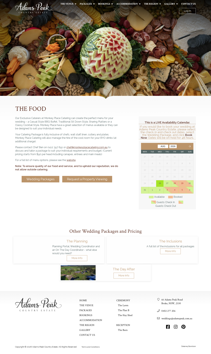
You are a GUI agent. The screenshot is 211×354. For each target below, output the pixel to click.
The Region (151, 4)
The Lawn (123, 305)
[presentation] (31, 250)
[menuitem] (67, 4)
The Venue (67, 4)
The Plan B (123, 310)
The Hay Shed (125, 315)
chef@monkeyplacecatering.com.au (87, 147)
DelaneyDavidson (188, 346)
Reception (123, 325)
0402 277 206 (168, 311)
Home (83, 300)
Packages (86, 4)
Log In (187, 10)
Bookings (104, 4)
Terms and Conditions (91, 347)
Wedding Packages (40, 179)
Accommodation (127, 4)
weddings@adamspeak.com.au (176, 318)
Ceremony (123, 300)
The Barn (123, 330)
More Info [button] (77, 258)
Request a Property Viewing (87, 179)
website (71, 160)
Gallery (169, 4)
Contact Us (188, 4)
